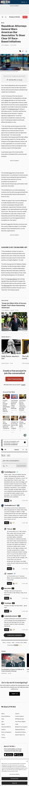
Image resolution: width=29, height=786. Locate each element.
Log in (23, 385)
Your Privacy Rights (20, 721)
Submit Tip (15, 693)
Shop (2, 719)
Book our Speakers (6, 732)
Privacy (3, 737)
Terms (3, 734)
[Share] (26, 51)
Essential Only (14, 778)
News (2, 713)
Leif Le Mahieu (5, 45)
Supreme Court (13, 109)
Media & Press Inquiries (21, 726)
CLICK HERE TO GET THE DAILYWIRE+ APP (14, 247)
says (10, 173)
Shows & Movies (5, 716)
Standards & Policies (20, 732)
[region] (14, 772)
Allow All (14, 783)
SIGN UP (25, 17)
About (3, 724)
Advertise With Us (6, 726)
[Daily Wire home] (14, 17)
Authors (3, 729)
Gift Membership (19, 719)
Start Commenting (14, 379)
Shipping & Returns (20, 729)
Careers (17, 713)
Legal (16, 724)
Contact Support (19, 716)
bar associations (12, 279)
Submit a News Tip (20, 734)
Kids (2, 721)
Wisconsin (7, 285)
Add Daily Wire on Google (16, 80)
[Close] (27, 761)
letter (7, 100)
